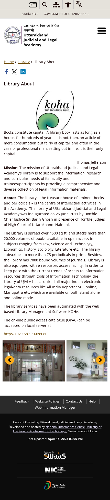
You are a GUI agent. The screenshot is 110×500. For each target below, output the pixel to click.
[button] (101, 30)
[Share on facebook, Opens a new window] (7, 72)
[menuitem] (45, 4)
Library (24, 61)
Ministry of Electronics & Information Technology (57, 429)
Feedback (22, 401)
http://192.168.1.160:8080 (25, 333)
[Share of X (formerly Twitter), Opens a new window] (15, 72)
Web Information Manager (55, 407)
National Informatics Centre (65, 427)
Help (92, 401)
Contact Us (74, 401)
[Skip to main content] (32, 5)
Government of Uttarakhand (66, 14)
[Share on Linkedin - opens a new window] (23, 72)
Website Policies (47, 401)
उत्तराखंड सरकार (29, 14)
